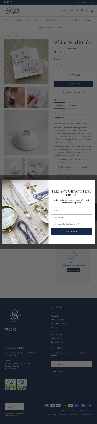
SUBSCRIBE (72, 231)
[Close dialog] (92, 183)
